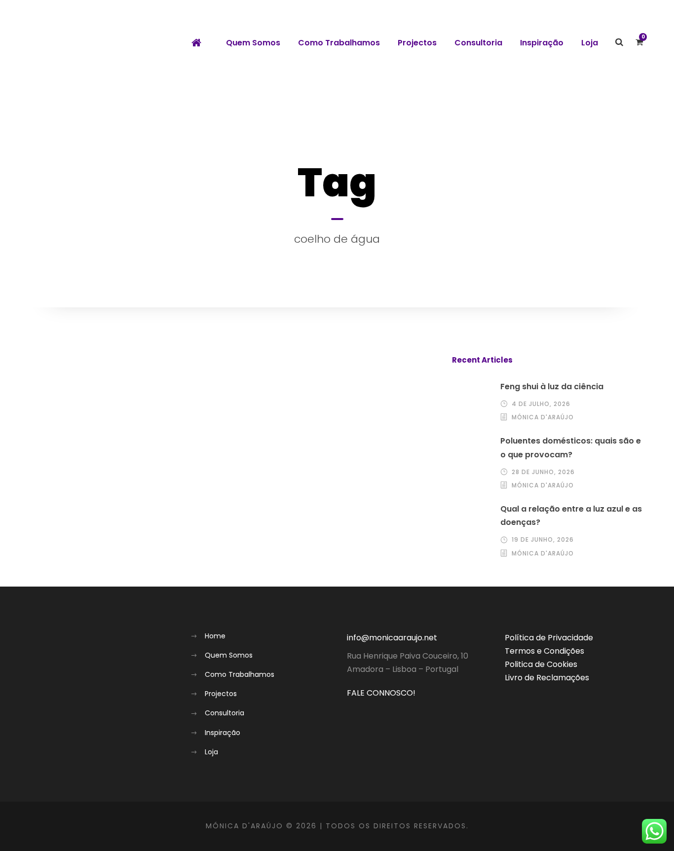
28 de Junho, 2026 (543, 472)
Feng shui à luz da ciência (551, 386)
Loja (589, 42)
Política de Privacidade (549, 637)
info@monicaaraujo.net (392, 637)
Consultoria (478, 42)
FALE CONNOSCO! (381, 693)
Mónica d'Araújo (543, 417)
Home (215, 636)
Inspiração (541, 42)
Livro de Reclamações (547, 677)
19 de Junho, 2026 (543, 539)
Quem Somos (253, 42)
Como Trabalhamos (339, 42)
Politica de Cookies (541, 664)
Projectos (417, 42)
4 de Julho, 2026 (541, 404)
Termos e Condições (544, 651)
